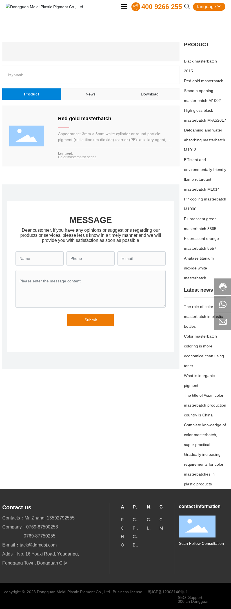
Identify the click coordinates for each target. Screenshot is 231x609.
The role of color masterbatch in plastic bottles (203, 316)
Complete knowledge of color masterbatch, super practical (205, 435)
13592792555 (61, 518)
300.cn (184, 601)
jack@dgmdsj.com (38, 545)
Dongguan (200, 601)
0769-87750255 (39, 536)
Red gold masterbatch (84, 118)
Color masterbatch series (77, 157)
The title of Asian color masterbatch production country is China (205, 405)
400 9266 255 (161, 6)
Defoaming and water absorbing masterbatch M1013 (204, 140)
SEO (182, 597)
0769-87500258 (42, 527)
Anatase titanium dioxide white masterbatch (199, 268)
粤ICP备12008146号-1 (168, 592)
